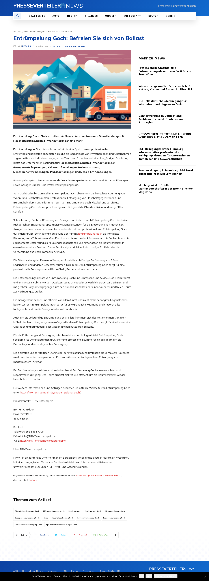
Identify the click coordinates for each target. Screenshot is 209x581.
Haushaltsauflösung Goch (62, 518)
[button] (17, 16)
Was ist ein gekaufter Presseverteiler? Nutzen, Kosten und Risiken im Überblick (165, 87)
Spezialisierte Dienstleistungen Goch (61, 524)
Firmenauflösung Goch (115, 511)
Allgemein (23, 31)
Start (15, 31)
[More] (115, 535)
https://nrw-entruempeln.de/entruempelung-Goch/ (50, 392)
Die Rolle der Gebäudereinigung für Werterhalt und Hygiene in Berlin (162, 102)
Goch (45, 518)
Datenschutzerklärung (165, 576)
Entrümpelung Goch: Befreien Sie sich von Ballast (98, 475)
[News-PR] (15, 46)
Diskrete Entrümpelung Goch (27, 511)
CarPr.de (33, 480)
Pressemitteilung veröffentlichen (177, 6)
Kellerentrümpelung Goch (88, 518)
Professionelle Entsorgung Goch (28, 524)
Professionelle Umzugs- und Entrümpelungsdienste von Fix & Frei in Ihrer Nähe (164, 71)
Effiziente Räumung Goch (54, 511)
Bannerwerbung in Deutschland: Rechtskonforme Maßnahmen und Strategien (161, 119)
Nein (149, 576)
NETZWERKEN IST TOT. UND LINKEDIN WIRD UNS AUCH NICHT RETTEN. (164, 135)
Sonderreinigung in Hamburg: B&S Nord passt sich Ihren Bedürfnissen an (165, 172)
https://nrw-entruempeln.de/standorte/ (43, 440)
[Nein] (205, 576)
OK (141, 576)
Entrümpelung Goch (90, 233)
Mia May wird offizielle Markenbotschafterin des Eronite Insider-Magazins (166, 188)
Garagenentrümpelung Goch (27, 518)
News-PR (26, 46)
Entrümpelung (75, 511)
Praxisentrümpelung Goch (114, 518)
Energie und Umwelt (75, 46)
